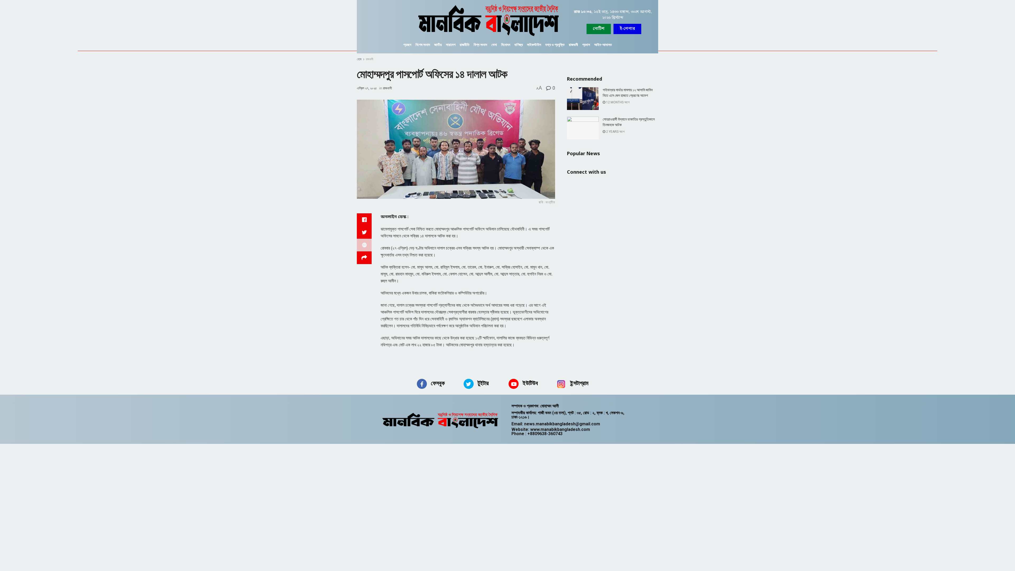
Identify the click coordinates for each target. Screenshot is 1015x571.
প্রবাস (586, 45)
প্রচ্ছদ (407, 45)
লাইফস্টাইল (534, 45)
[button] (627, 29)
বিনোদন (505, 45)
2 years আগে (615, 131)
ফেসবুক (438, 383)
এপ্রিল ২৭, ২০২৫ (367, 88)
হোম (359, 59)
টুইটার (483, 383)
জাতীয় (438, 45)
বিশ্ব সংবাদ (480, 45)
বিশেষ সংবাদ (423, 45)
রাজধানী (573, 45)
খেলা (494, 45)
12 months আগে (617, 102)
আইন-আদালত (603, 45)
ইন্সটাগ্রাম (579, 383)
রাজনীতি (464, 45)
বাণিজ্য (518, 45)
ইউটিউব (530, 383)
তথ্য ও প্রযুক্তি (555, 45)
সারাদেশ (450, 45)
